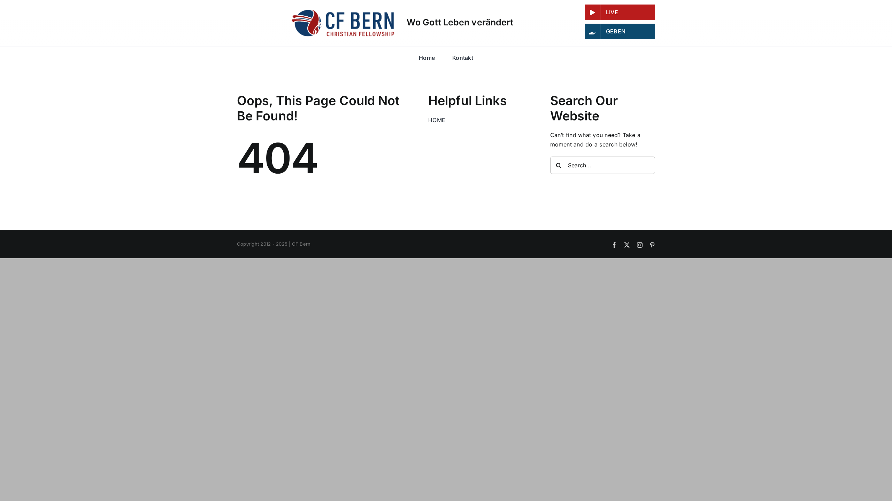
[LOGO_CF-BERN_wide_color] (344, 11)
